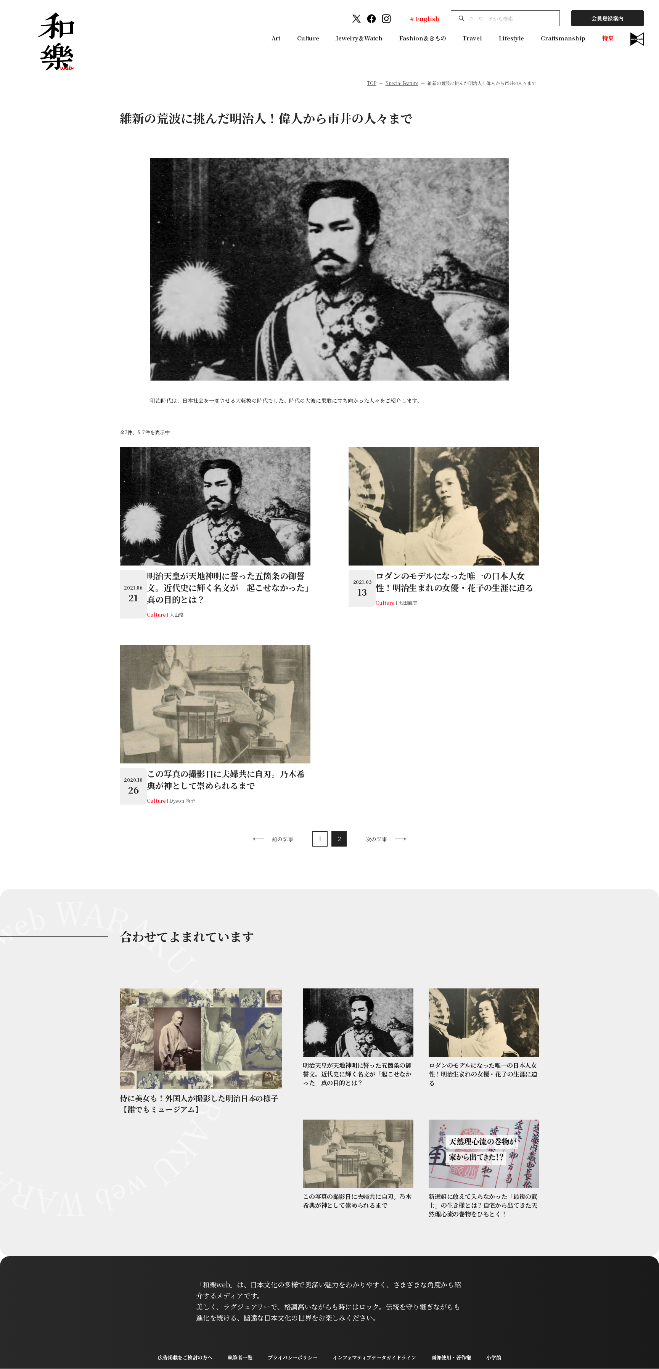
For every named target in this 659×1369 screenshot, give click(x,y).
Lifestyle (511, 38)
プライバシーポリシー (292, 1357)
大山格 (176, 614)
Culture (308, 38)
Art (276, 38)
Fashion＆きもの (422, 38)
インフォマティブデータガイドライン (374, 1357)
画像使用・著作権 (451, 1357)
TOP (371, 83)
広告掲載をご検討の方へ (185, 1357)
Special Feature (402, 83)
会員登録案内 (607, 18)
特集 (608, 38)
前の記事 (282, 839)
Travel (472, 38)
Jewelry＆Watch (359, 38)
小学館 (493, 1357)
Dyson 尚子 (182, 800)
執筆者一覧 (240, 1357)
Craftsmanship (563, 38)
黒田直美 (408, 602)
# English (424, 18)
